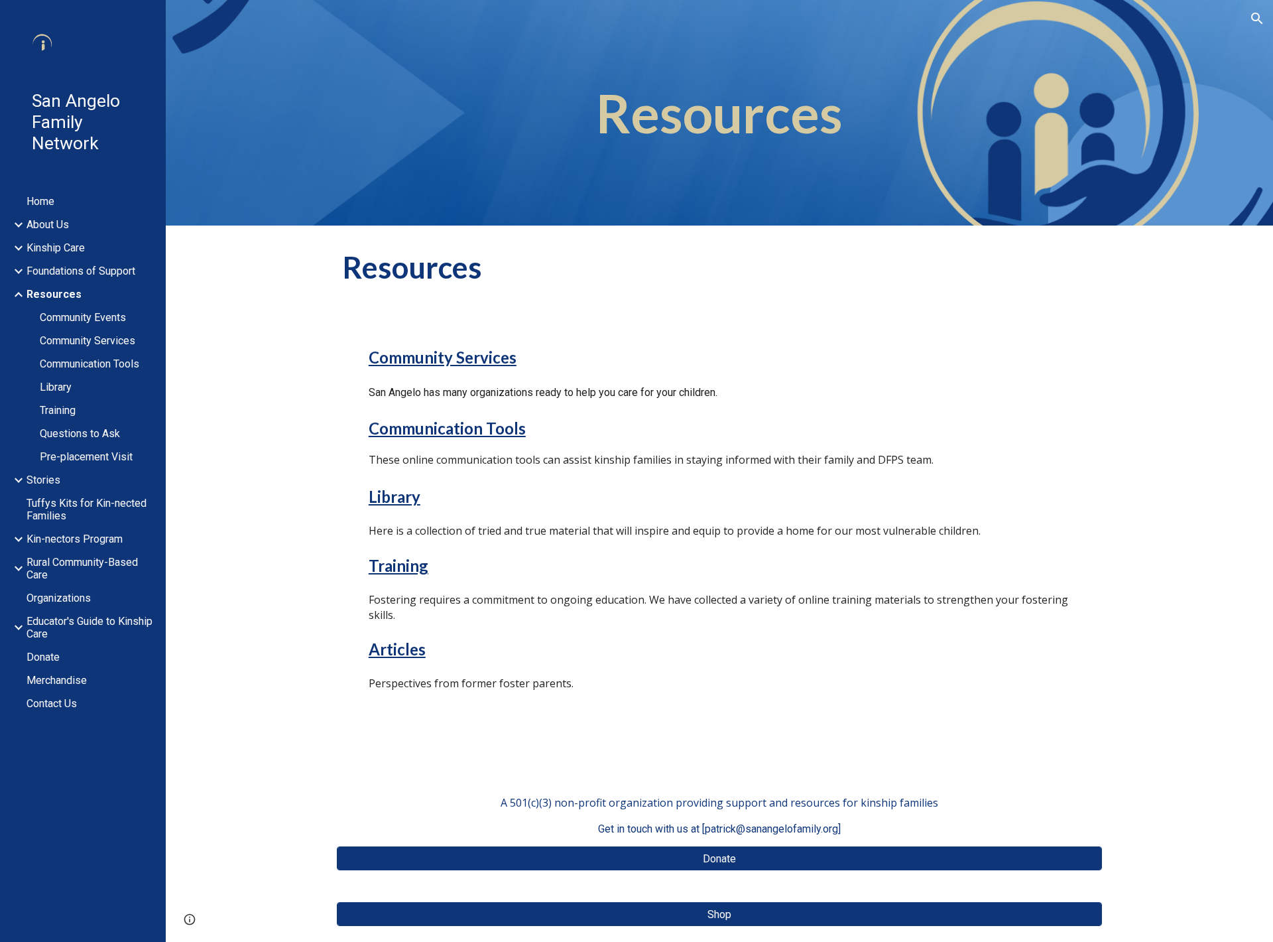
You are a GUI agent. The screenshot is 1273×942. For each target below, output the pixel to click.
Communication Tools (447, 428)
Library (394, 496)
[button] (1257, 18)
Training (398, 565)
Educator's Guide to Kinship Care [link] (89, 627)
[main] (719, 113)
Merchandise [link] (57, 680)
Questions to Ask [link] (80, 433)
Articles (397, 649)
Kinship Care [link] (56, 247)
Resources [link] (54, 294)
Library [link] (56, 387)
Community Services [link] (87, 340)
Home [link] (40, 201)
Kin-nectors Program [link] (75, 539)
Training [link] (58, 410)
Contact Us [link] (52, 703)
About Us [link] (48, 224)
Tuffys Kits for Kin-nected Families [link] (87, 509)
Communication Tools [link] (89, 364)
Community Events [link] (83, 317)
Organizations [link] (59, 598)
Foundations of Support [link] (81, 271)
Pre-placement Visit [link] (86, 456)
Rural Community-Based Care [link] (82, 568)
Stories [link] (43, 480)
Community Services (442, 357)
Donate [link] (43, 657)
